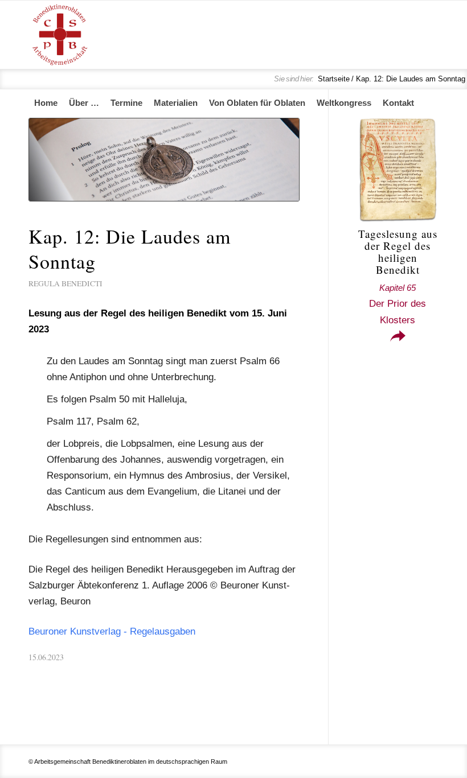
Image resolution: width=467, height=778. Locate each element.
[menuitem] (45, 103)
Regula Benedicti (65, 283)
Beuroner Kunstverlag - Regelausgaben (111, 631)
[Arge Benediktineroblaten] (59, 34)
